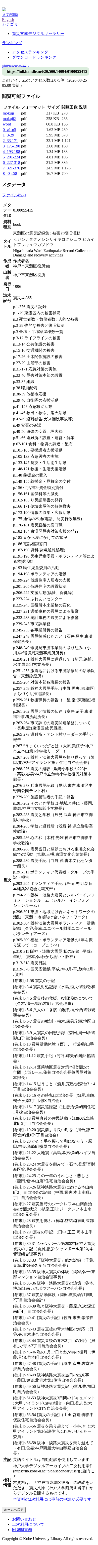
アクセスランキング (30, 52)
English (8, 19)
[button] (10, 24)
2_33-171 (10, 140)
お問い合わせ (24, 1519)
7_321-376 (11, 168)
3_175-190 (11, 146)
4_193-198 (11, 151)
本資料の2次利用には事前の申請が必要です (52, 1499)
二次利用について (28, 1524)
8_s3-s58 (10, 173)
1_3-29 (8, 135)
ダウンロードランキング (34, 57)
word (7, 124)
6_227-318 (11, 162)
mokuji (8, 113)
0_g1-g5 (9, 129)
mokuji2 (9, 119)
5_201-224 (11, 157)
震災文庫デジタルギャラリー (38, 33)
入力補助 (10, 14)
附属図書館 (22, 1530)
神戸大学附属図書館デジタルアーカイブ (38, 4)
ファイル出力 (14, 195)
